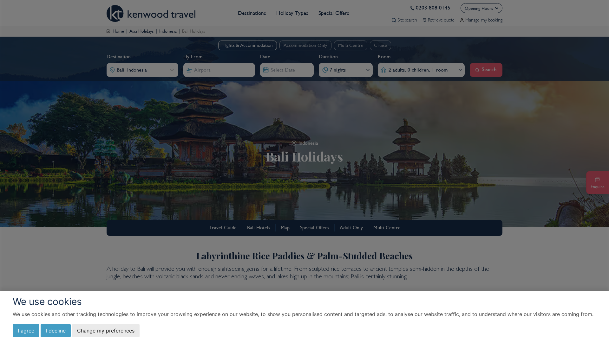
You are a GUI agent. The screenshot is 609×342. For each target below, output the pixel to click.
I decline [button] (56, 330)
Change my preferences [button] (105, 330)
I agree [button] (26, 330)
